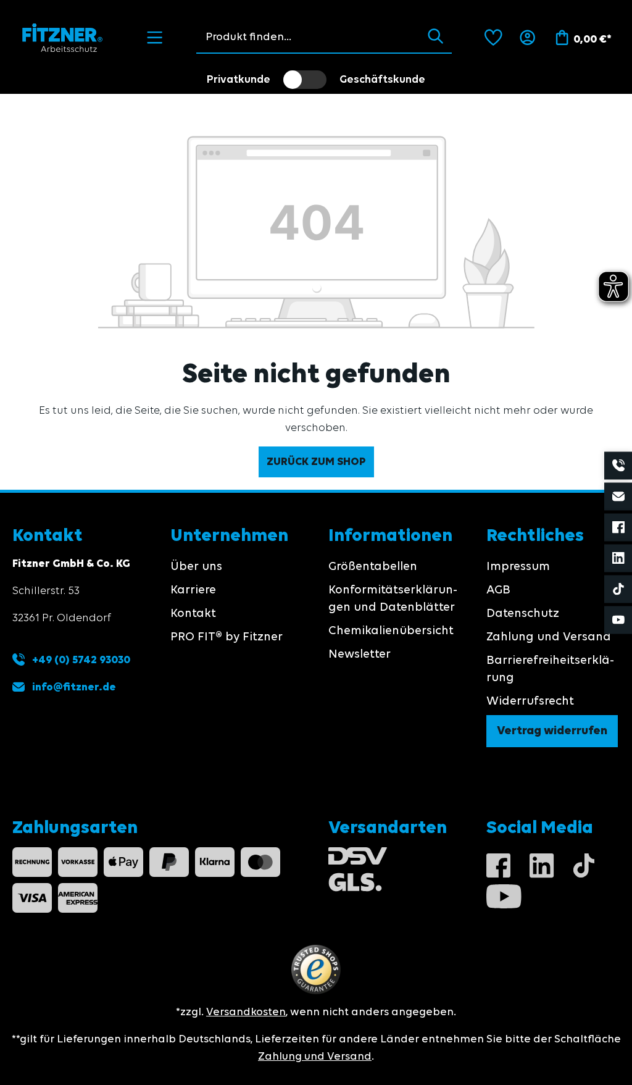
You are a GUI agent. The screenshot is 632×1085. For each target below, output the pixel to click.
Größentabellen (372, 567)
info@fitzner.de (74, 687)
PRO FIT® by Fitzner (226, 637)
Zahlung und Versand (548, 637)
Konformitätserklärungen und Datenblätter (392, 599)
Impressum (518, 567)
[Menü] (155, 37)
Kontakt (193, 614)
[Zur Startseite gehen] (62, 38)
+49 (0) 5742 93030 (80, 660)
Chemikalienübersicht (391, 631)
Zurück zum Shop (316, 461)
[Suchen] (435, 37)
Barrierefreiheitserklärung (550, 669)
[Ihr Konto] (527, 37)
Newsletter (359, 654)
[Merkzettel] (493, 37)
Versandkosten (246, 1012)
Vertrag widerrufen (552, 731)
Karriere (193, 590)
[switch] (304, 79)
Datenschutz (522, 614)
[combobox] (307, 37)
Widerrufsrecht (530, 701)
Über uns (196, 567)
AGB (498, 590)
